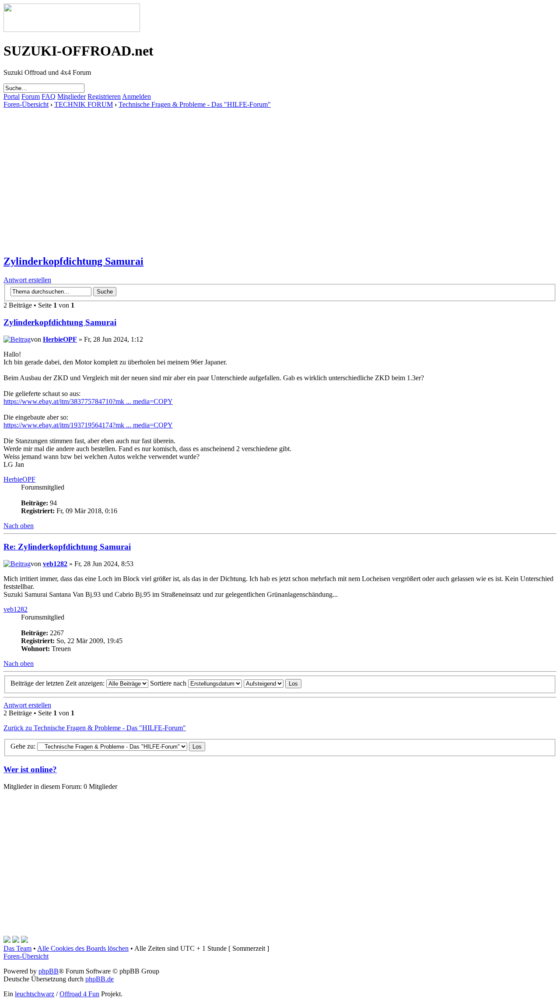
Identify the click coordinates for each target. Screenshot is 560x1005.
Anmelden (136, 96)
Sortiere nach (169, 683)
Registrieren (104, 96)
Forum (30, 96)
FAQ (49, 96)
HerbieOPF (60, 339)
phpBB (48, 971)
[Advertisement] (266, 170)
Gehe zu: (22, 746)
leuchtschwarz (34, 994)
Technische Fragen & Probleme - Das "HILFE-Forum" (195, 104)
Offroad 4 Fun (79, 994)
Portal (12, 96)
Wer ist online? (30, 769)
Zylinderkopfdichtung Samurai (74, 261)
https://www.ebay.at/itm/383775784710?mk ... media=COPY (88, 401)
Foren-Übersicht (26, 104)
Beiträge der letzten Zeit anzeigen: (58, 683)
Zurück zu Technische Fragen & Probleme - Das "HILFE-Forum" (95, 728)
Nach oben (19, 525)
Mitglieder (71, 96)
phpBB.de (99, 979)
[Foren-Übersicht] (72, 29)
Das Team (18, 948)
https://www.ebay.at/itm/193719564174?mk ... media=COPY (88, 425)
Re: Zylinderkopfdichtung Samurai (67, 546)
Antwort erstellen (27, 280)
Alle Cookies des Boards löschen (83, 948)
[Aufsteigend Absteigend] (272, 683)
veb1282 (55, 563)
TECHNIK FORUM (83, 104)
